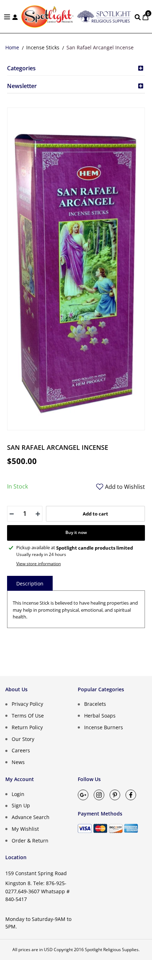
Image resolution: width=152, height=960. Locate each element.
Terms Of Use (28, 715)
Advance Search (30, 817)
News (18, 762)
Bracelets (95, 703)
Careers (21, 750)
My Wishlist (25, 828)
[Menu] (7, 16)
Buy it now (76, 532)
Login (18, 793)
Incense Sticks (42, 47)
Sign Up (21, 805)
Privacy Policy (27, 703)
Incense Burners (103, 727)
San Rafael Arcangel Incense (100, 47)
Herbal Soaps (100, 715)
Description (29, 583)
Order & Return (30, 840)
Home (12, 47)
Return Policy (27, 727)
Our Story (23, 738)
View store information (38, 564)
